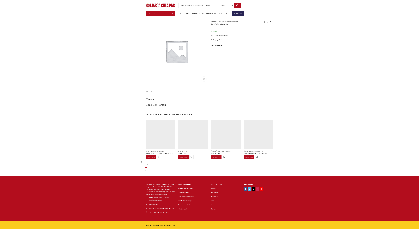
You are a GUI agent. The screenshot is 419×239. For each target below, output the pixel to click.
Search (237, 5)
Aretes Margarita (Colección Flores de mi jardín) (162, 153)
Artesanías (215, 193)
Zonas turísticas (183, 193)
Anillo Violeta (182, 153)
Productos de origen (185, 201)
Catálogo (221, 22)
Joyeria (162, 151)
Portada (214, 22)
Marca (149, 91)
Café (212, 201)
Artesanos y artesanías (186, 197)
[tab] (149, 91)
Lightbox (203, 79)
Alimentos (214, 197)
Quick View (159, 157)
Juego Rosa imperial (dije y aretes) (255, 153)
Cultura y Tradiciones (185, 188)
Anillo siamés (215, 153)
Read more (151, 157)
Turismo (214, 205)
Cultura (213, 209)
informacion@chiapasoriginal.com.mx (161, 208)
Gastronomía (182, 209)
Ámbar (148, 151)
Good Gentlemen (217, 45)
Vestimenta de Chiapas (186, 205)
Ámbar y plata (223, 40)
